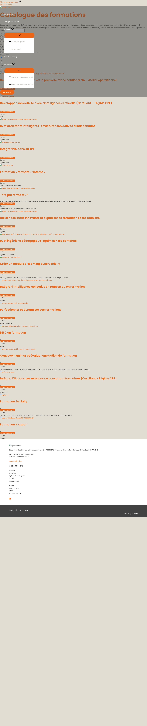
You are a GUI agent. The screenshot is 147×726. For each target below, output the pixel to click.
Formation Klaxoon (13, 424)
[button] (12, 29)
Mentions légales (15, 461)
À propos (7, 29)
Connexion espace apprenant (22, 77)
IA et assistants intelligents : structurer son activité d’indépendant (47, 126)
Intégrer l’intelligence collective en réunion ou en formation (42, 287)
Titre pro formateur (11, 21)
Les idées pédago (11, 57)
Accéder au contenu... (7, 112)
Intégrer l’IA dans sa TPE (17, 149)
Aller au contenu (6, 5)
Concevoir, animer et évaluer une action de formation (38, 356)
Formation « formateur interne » (23, 172)
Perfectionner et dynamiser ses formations (30, 310)
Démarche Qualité (18, 42)
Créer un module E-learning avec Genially (30, 264)
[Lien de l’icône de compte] (1, 96)
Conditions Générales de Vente (22, 84)
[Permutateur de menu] (19, 35)
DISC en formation (13, 333)
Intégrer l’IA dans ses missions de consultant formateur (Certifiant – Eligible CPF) (58, 378)
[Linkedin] (10, 499)
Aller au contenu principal (9, 2)
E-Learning (8, 64)
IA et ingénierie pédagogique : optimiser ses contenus (38, 241)
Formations (8, 14)
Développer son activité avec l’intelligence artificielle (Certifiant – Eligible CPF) (56, 103)
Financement (16, 49)
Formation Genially (13, 401)
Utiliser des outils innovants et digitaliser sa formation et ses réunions (50, 218)
